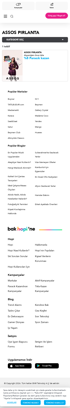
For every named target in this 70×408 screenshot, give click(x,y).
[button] (35, 39)
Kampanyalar (18, 8)
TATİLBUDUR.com (16, 104)
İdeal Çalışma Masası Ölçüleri (17, 187)
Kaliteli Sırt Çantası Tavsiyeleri (16, 178)
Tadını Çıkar (14, 310)
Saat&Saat (12, 121)
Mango (38, 127)
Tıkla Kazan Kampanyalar (42, 289)
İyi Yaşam (13, 328)
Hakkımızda (41, 244)
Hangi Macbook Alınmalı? (19, 167)
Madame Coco (41, 115)
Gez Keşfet (41, 310)
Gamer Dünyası (16, 322)
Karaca (11, 115)
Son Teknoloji (42, 316)
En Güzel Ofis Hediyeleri (46, 177)
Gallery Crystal (41, 110)
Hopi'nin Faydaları (44, 250)
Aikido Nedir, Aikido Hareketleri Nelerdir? (17, 196)
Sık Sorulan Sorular (18, 256)
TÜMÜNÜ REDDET (31, 403)
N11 (37, 99)
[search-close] (12, 15)
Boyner (11, 99)
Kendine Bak (42, 305)
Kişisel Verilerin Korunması (43, 259)
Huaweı (38, 132)
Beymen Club (14, 132)
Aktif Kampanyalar (44, 280)
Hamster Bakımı (42, 195)
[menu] (5, 15)
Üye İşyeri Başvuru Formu (18, 344)
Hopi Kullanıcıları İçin (19, 266)
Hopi (10, 244)
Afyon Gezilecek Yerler (45, 186)
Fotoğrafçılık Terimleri (18, 204)
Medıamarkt (13, 110)
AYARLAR (11, 402)
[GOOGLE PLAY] (47, 366)
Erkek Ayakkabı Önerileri (46, 204)
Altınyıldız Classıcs (16, 138)
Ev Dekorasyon (16, 316)
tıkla (31, 393)
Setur (10, 127)
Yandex (38, 121)
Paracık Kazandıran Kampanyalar (18, 289)
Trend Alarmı (15, 305)
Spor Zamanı (41, 322)
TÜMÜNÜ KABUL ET (55, 403)
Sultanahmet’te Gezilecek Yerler (46, 154)
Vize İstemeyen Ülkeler (45, 162)
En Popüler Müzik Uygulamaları (16, 154)
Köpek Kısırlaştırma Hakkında (16, 211)
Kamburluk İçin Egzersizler (42, 169)
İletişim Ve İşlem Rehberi (43, 344)
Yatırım (52, 8)
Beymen (39, 104)
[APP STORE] (20, 366)
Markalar (12, 280)
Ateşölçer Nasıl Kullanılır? (19, 162)
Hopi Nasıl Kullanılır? (18, 250)
